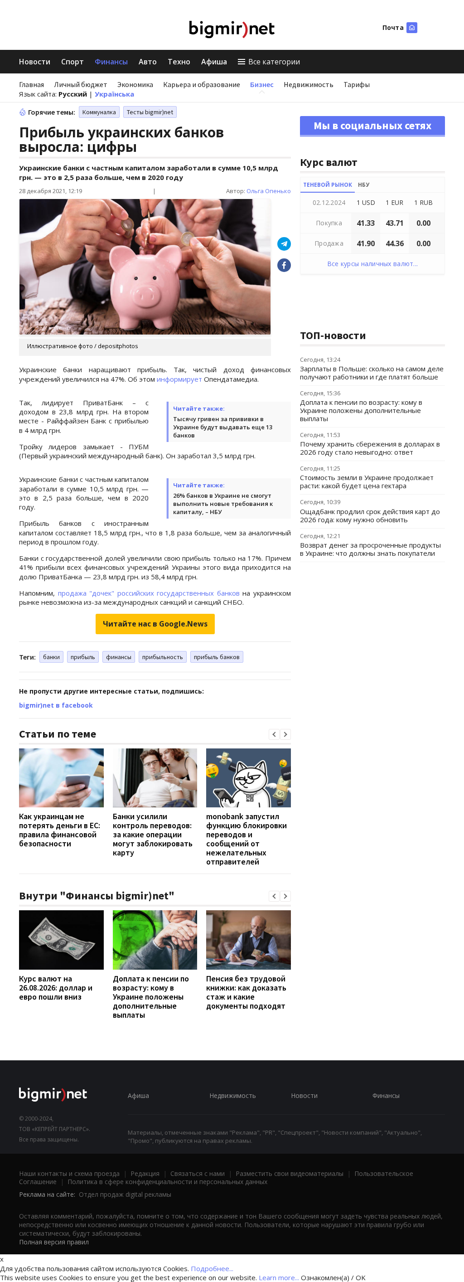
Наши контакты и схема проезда (69, 1173)
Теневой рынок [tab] (327, 185)
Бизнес (262, 84)
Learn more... (279, 1277)
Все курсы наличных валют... (372, 263)
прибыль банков (217, 657)
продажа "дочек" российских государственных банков (149, 592)
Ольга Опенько (268, 191)
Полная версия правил (54, 1242)
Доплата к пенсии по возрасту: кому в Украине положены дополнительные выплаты (151, 996)
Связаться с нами (197, 1173)
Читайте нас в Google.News (155, 624)
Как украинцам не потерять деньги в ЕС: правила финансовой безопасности (59, 830)
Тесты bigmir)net (150, 112)
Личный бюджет (80, 84)
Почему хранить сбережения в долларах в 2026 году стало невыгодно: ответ (370, 447)
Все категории (274, 62)
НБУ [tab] (363, 185)
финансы (118, 657)
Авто (148, 62)
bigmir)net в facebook (56, 705)
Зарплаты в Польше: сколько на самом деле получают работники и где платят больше (372, 372)
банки (51, 657)
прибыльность (162, 657)
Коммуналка (99, 112)
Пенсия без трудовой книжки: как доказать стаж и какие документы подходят (246, 992)
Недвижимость (309, 84)
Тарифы (356, 84)
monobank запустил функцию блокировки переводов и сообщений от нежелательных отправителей (246, 839)
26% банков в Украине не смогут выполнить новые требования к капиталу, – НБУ (223, 503)
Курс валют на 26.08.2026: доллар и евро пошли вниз (55, 987)
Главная (31, 84)
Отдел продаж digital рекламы (125, 1194)
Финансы (111, 62)
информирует (179, 379)
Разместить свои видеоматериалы (289, 1173)
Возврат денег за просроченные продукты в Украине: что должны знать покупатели (370, 549)
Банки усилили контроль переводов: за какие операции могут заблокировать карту (153, 834)
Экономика (135, 84)
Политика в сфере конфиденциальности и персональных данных (167, 1181)
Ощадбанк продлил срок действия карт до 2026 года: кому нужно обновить (370, 515)
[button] (274, 734)
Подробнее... (212, 1268)
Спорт (72, 62)
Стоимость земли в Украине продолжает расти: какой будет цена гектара (367, 481)
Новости (34, 62)
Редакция (145, 1173)
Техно (179, 62)
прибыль (83, 657)
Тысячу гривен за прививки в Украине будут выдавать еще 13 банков (222, 427)
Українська (114, 93)
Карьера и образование (201, 84)
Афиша (214, 62)
